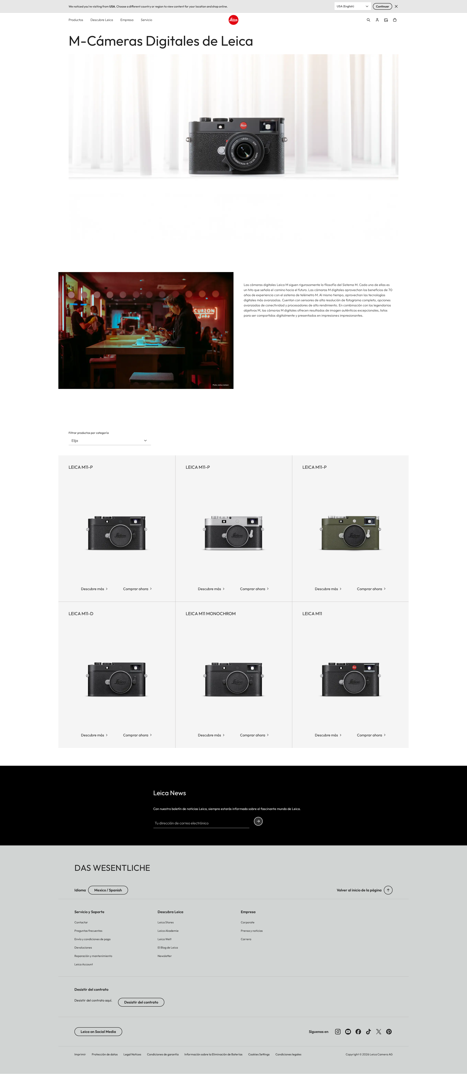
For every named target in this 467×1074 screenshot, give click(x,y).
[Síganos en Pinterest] (389, 1031)
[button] (388, 890)
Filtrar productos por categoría (89, 433)
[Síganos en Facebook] (358, 1031)
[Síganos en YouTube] (348, 1031)
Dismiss (396, 6)
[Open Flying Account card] (377, 20)
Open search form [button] (368, 20)
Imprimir (80, 1054)
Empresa (127, 20)
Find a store (386, 20)
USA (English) (345, 6)
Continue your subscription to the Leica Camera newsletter (258, 821)
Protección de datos (105, 1054)
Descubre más (92, 588)
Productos (76, 20)
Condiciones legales (288, 1054)
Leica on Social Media (98, 1031)
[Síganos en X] (378, 1031)
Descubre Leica (101, 20)
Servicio (146, 20)
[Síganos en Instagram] (337, 1031)
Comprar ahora (135, 588)
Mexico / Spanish (108, 890)
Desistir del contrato (141, 1002)
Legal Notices (132, 1054)
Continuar (382, 6)
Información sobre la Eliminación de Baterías (213, 1054)
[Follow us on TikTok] (368, 1031)
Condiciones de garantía (163, 1054)
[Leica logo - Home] (233, 20)
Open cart (394, 20)
